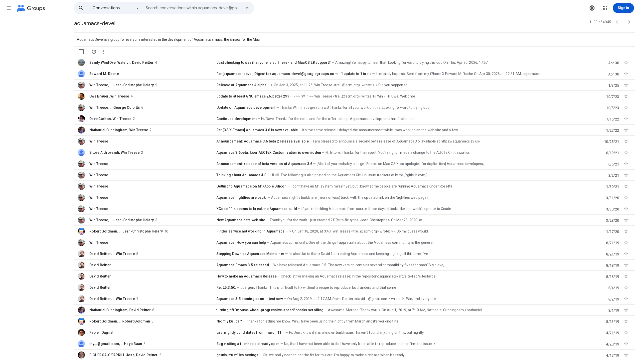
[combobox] (194, 8)
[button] (9, 8)
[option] (116, 8)
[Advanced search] (247, 8)
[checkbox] (81, 51)
